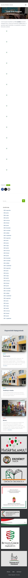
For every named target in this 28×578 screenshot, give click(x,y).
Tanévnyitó (6, 356)
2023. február (6, 313)
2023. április (6, 308)
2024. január (6, 285)
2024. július (6, 270)
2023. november (7, 290)
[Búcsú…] (14, 407)
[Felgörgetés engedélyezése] (25, 575)
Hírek (13, 571)
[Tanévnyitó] (14, 343)
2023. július (6, 300)
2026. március (7, 220)
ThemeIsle (17, 574)
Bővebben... (5, 365)
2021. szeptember (7, 318)
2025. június (6, 243)
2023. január (6, 315)
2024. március (7, 280)
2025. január (6, 255)
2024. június (6, 273)
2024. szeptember (7, 265)
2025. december (7, 227)
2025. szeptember (7, 235)
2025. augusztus (7, 238)
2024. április (6, 278)
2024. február (6, 283)
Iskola (4, 388)
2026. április (6, 217)
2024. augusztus (7, 268)
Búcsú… (5, 420)
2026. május (6, 215)
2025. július (6, 240)
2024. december (7, 258)
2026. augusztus (7, 210)
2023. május (6, 305)
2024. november (7, 260)
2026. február (6, 222)
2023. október (6, 293)
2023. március (7, 310)
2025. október (6, 233)
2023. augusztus (7, 298)
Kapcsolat (19, 571)
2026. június (6, 212)
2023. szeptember (7, 295)
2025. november (7, 230)
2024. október (6, 263)
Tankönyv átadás (8, 390)
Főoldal (8, 571)
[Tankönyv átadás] (14, 377)
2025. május (6, 245)
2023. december (7, 288)
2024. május (6, 275)
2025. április (6, 248)
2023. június (6, 303)
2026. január (6, 225)
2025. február (6, 253)
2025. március (7, 250)
